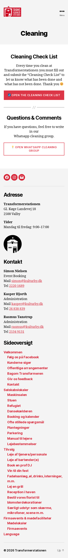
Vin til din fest (17, 471)
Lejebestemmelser (22, 444)
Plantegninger (18, 427)
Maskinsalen (17, 395)
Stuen (12, 400)
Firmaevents (17, 529)
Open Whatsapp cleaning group (35, 148)
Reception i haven (21, 492)
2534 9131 (16, 332)
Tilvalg (9, 449)
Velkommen (13, 352)
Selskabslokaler (16, 390)
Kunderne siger (19, 362)
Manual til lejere (19, 438)
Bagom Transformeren (25, 373)
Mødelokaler (17, 523)
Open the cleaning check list (35, 95)
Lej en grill (15, 486)
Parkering (15, 433)
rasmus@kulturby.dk (27, 327)
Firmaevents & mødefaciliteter (27, 518)
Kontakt (13, 384)
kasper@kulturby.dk (27, 304)
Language (11, 534)
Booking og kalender (23, 417)
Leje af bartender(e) (23, 460)
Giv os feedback (20, 379)
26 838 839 (17, 309)
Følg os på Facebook (23, 357)
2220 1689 (16, 286)
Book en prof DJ (19, 465)
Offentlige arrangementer (27, 368)
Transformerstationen (30, 550)
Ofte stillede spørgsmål (25, 422)
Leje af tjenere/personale (27, 454)
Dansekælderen (19, 411)
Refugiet (14, 406)
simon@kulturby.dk (26, 281)
